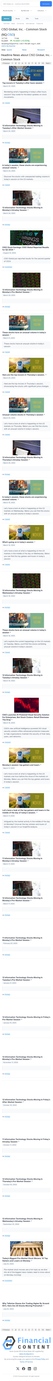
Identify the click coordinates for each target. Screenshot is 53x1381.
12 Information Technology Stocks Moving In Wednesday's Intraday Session (22, 591)
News (13, 23)
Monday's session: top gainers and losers (21, 765)
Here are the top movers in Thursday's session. (24, 375)
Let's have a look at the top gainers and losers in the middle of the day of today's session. (25, 811)
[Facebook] (23, 1369)
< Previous (5, 63)
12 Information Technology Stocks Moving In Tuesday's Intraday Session (22, 676)
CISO (11, 34)
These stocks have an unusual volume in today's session (24, 333)
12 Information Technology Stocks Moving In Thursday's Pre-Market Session (22, 1180)
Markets (6, 18)
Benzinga (7, 142)
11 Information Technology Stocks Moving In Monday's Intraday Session (22, 859)
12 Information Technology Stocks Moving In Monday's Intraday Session (22, 208)
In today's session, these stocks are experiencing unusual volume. (24, 166)
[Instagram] (35, 1369)
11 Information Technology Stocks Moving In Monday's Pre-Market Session (22, 939)
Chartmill (7, 103)
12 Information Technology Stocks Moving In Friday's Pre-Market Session (26, 1018)
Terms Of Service (26, 1362)
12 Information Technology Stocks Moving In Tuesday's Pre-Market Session (22, 978)
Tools (36, 18)
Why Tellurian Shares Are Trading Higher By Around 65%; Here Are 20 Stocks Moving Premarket (25, 1304)
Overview (6, 23)
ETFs (27, 18)
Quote (9, 50)
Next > (48, 63)
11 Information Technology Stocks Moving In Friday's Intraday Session (26, 1140)
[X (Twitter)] (17, 1369)
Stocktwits (7, 742)
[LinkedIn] (29, 1369)
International (30, 23)
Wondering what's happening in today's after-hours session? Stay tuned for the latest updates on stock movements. (25, 94)
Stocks (18, 18)
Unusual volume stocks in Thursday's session (23, 415)
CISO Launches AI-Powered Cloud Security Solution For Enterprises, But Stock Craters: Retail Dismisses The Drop (25, 717)
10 (43, 63)
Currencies (20, 23)
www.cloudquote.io (26, 1354)
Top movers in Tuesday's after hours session (23, 83)
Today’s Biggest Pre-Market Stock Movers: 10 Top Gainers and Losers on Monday (25, 1259)
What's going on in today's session (18, 542)
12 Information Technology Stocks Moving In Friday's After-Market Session (26, 1100)
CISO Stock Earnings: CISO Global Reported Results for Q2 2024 (25, 248)
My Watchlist (25, 11)
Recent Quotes (8, 11)
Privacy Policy (40, 1359)
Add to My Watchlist (8, 46)
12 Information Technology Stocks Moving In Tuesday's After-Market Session (22, 126)
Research (41, 50)
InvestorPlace (8, 267)
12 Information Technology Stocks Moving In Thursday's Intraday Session (22, 458)
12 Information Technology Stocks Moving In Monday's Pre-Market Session (22, 291)
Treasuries (39, 23)
